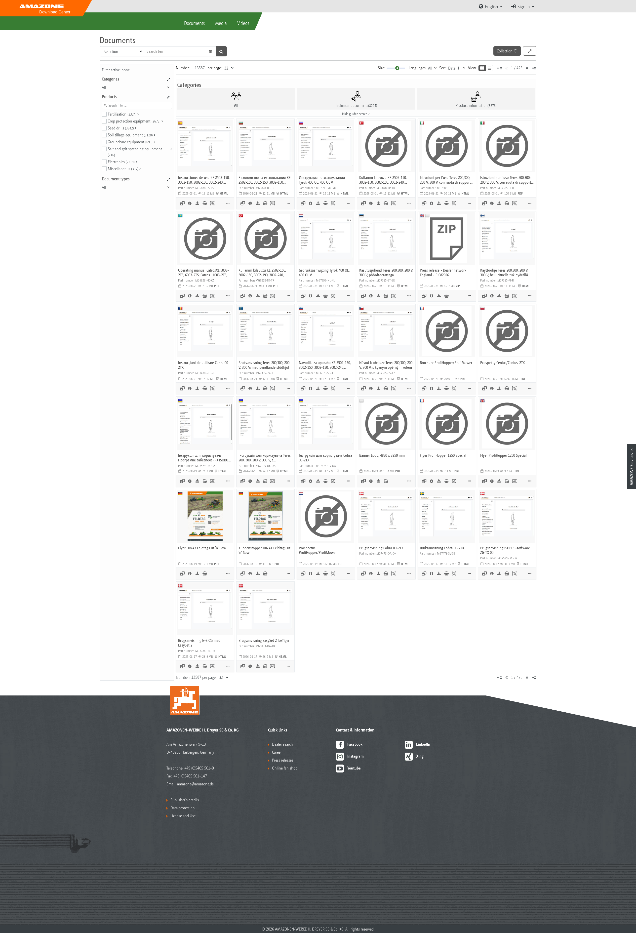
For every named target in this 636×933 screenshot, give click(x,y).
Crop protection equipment (134, 120)
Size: (381, 67)
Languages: (417, 67)
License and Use (183, 815)
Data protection (182, 807)
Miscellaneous (123, 168)
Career (277, 752)
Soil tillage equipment (130, 134)
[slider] (397, 68)
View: (472, 67)
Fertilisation (122, 114)
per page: (214, 67)
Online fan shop (284, 768)
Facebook (354, 744)
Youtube (354, 768)
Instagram (355, 756)
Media (221, 23)
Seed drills (121, 127)
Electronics (121, 161)
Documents (194, 23)
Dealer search (282, 744)
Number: (183, 67)
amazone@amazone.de (195, 783)
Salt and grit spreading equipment (135, 151)
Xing (420, 756)
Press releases (282, 760)
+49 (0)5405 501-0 (199, 768)
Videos (243, 23)
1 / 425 (516, 67)
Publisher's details (184, 799)
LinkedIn (423, 744)
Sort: (442, 67)
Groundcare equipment (130, 141)
